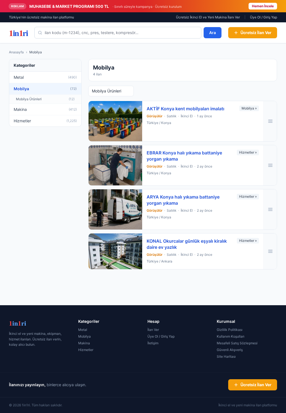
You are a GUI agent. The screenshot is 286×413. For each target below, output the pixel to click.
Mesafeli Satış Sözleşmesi (237, 343)
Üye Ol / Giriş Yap (263, 17)
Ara (212, 32)
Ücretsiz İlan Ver (255, 32)
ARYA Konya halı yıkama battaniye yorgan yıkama (183, 200)
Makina (84, 343)
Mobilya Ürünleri (106, 91)
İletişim (152, 343)
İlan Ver (153, 330)
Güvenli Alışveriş (230, 350)
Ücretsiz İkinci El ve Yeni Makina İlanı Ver (208, 17)
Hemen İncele (263, 6)
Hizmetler (85, 350)
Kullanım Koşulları (230, 336)
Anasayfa (16, 52)
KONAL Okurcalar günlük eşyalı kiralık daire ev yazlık (187, 244)
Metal (82, 330)
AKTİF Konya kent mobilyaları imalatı (185, 108)
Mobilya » (249, 108)
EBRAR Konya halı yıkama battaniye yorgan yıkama (184, 156)
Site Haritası (226, 356)
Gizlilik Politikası (229, 330)
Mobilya (84, 336)
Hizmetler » (248, 152)
